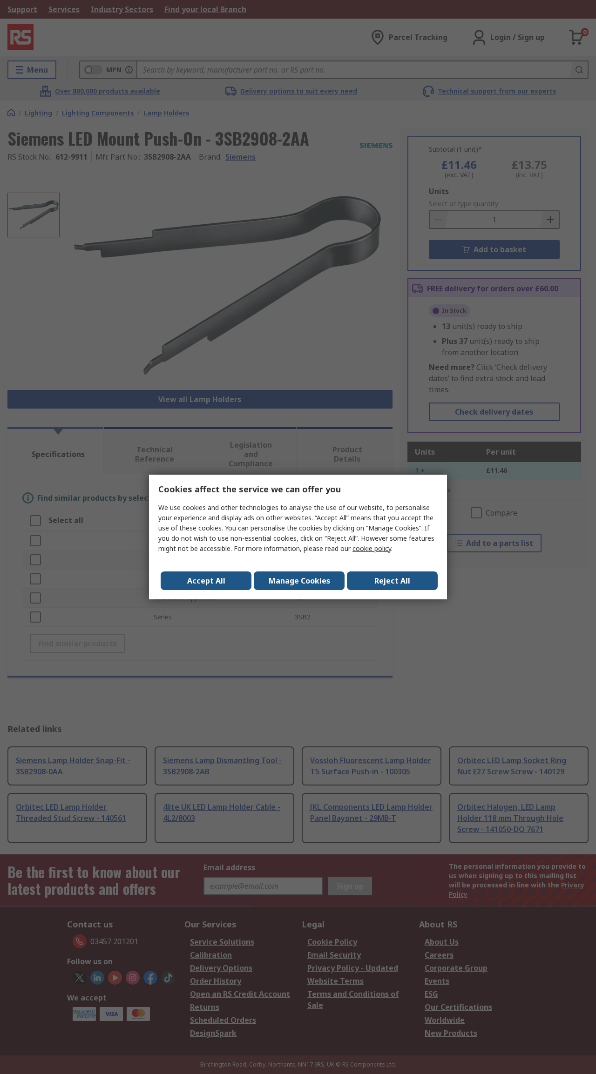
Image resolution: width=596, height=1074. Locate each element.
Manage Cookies (299, 581)
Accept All (206, 581)
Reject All (392, 581)
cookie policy (371, 548)
